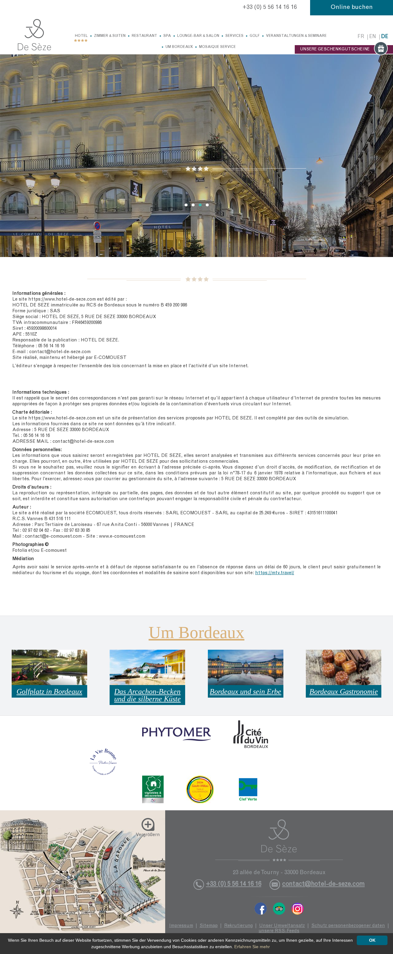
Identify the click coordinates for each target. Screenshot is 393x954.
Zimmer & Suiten (110, 36)
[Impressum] (34, 35)
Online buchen (352, 8)
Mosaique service (217, 47)
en (372, 37)
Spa (167, 36)
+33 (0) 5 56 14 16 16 (270, 8)
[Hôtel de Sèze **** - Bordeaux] (279, 840)
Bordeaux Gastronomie (343, 691)
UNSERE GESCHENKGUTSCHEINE (335, 49)
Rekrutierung (238, 926)
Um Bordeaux (179, 47)
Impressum (181, 926)
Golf (255, 36)
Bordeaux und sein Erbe (245, 691)
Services (234, 36)
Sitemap (209, 926)
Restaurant (144, 36)
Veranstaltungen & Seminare (296, 36)
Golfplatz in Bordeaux (49, 691)
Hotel (81, 36)
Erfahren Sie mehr (252, 946)
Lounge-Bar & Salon (198, 36)
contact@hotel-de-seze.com (323, 884)
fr (360, 37)
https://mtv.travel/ (274, 573)
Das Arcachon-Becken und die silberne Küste (147, 695)
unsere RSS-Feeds (279, 931)
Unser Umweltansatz (282, 926)
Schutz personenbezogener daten (348, 926)
